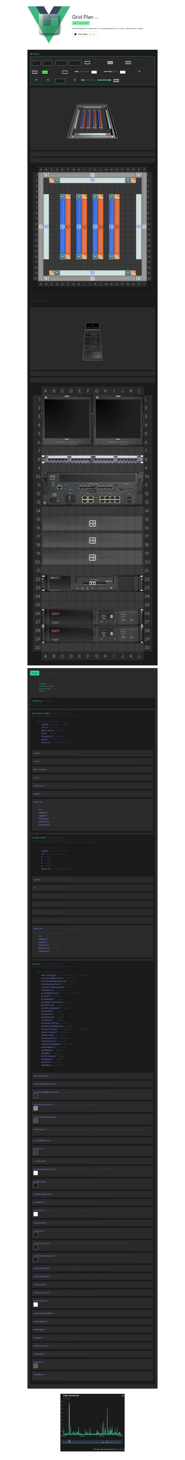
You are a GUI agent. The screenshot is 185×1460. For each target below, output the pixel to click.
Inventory (36, 160)
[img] (92, 1419)
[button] (123, 1396)
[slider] (62, 1441)
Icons (62, 673)
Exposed (73, 673)
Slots (43, 673)
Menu (35, 154)
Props (35, 673)
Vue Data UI (120, 1449)
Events (52, 673)
